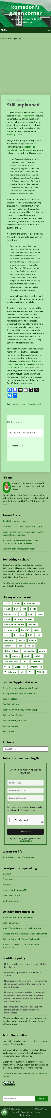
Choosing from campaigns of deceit (19, 549)
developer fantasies (23, 619)
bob (24, 609)
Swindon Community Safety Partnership (21, 939)
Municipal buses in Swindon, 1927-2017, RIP (23, 526)
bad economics (19, 404)
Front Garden (10, 630)
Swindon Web (9, 731)
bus (22, 614)
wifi (39, 404)
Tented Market (11, 661)
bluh (16, 609)
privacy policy (25, 840)
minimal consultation (24, 115)
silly (6, 656)
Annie (17, 603)
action (7, 603)
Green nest (8, 879)
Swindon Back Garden (13, 715)
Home (3, 38)
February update (14, 134)
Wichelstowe (10, 672)
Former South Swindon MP (15, 890)
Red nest (7, 884)
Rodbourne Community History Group (20, 709)
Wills (30, 672)
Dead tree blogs (10, 699)
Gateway (25, 630)
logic (39, 635)
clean (40, 614)
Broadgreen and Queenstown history (20, 693)
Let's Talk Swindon (11, 923)
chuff (30, 614)
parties (30, 645)
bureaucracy (10, 614)
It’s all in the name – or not (14, 521)
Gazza (37, 630)
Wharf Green (36, 667)
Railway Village (11, 651)
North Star (9, 645)
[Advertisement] (25, 67)
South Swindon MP (11, 901)
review (42, 651)
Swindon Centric (10, 726)
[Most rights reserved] (9, 1084)
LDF (30, 635)
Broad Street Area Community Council (20, 688)
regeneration (29, 651)
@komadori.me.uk (28, 583)
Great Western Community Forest (18, 917)
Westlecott (20, 667)
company (24, 122)
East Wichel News (11, 704)
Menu (4, 30)
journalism (19, 635)
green (7, 635)
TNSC (25, 661)
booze (33, 609)
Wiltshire (41, 672)
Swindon (32, 404)
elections (32, 624)
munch (32, 640)
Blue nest (7, 874)
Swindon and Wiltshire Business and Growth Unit (25, 933)
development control (14, 624)
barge (7, 609)
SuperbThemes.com (30, 1112)
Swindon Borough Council (14, 720)
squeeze (16, 656)
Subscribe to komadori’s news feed (18, 857)
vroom (7, 667)
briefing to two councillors (22, 367)
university (37, 661)
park (21, 645)
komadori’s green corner (25, 10)
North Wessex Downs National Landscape (22, 928)
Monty (22, 640)
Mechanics (9, 640)
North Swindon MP (11, 895)
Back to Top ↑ (25, 1115)
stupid (27, 656)
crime (7, 619)
